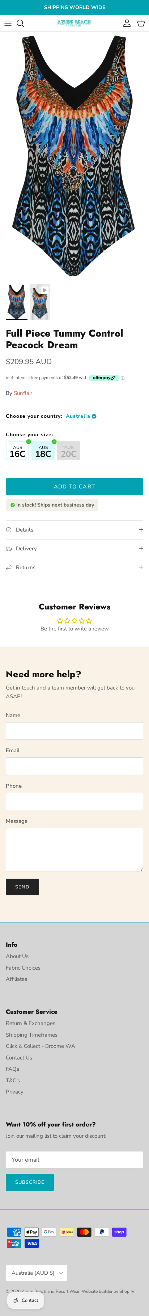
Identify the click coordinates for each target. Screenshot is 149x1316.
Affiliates (16, 979)
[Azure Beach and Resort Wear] (74, 23)
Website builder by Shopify (108, 1291)
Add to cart (74, 486)
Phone (14, 786)
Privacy (15, 1091)
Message (16, 821)
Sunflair (23, 393)
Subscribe (29, 1182)
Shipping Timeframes (32, 1034)
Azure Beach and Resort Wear (51, 1291)
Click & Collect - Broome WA (40, 1046)
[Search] (24, 23)
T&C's (13, 1080)
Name (13, 715)
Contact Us (19, 1057)
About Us (17, 956)
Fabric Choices (23, 967)
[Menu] (8, 23)
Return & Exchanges (30, 1023)
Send (22, 887)
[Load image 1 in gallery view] (74, 156)
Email (13, 750)
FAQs (12, 1069)
